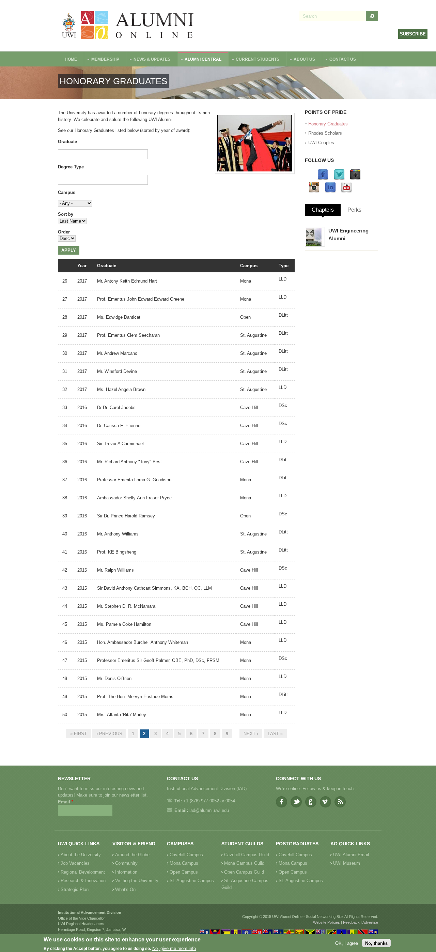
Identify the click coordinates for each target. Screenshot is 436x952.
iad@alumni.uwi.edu (209, 810)
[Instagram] (314, 191)
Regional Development (83, 872)
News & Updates (148, 60)
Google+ (310, 801)
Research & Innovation (83, 880)
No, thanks (376, 943)
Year (82, 265)
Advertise (370, 922)
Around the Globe (132, 854)
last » (275, 733)
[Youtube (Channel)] (346, 191)
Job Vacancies (75, 863)
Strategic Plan (75, 889)
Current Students (254, 60)
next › (251, 733)
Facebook (281, 801)
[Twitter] (339, 178)
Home (71, 59)
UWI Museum (346, 863)
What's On (125, 889)
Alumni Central (199, 60)
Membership (101, 60)
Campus (66, 192)
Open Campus (184, 872)
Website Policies (326, 922)
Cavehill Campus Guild (246, 854)
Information (126, 872)
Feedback (351, 922)
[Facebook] (322, 178)
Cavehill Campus (186, 854)
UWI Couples (321, 142)
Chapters (323, 210)
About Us (301, 60)
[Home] (128, 26)
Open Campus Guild (244, 872)
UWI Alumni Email (351, 854)
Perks (354, 210)
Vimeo (325, 801)
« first (78, 733)
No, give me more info (174, 948)
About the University (81, 854)
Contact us (339, 60)
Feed (340, 801)
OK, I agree (346, 943)
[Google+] (355, 178)
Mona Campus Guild (244, 863)
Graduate (67, 141)
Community (126, 863)
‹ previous (109, 733)
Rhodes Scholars (325, 133)
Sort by (65, 214)
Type (284, 265)
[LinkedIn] (330, 191)
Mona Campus (184, 863)
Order (64, 232)
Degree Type (71, 166)
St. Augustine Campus (192, 880)
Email (65, 801)
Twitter (296, 801)
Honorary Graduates (328, 123)
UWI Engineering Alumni (348, 234)
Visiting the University (136, 880)
